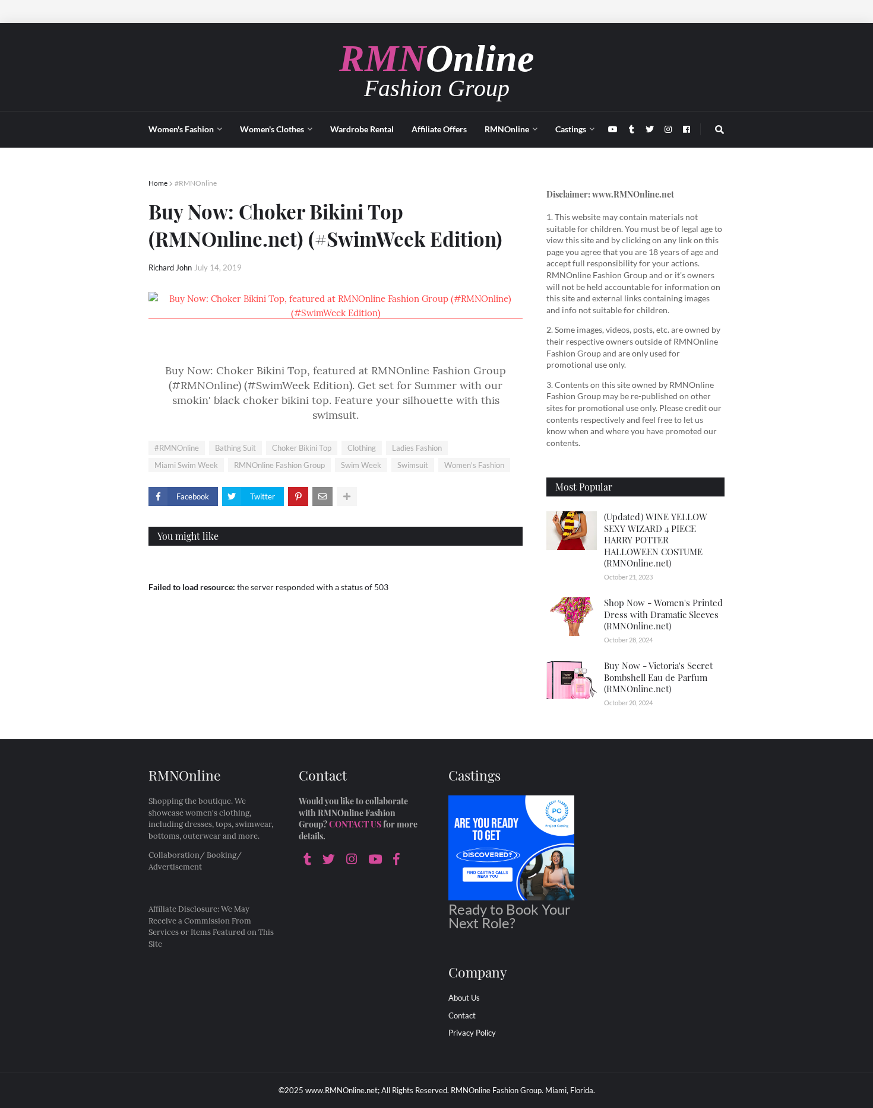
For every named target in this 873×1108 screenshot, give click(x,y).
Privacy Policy (472, 1032)
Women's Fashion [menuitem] (181, 129)
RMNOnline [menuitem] (507, 129)
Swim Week (361, 465)
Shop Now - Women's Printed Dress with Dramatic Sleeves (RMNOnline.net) (663, 614)
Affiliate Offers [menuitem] (439, 129)
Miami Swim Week (186, 465)
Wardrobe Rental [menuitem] (362, 129)
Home (157, 183)
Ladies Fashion (417, 448)
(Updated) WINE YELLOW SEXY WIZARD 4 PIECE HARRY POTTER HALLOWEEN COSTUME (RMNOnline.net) (655, 540)
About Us (464, 997)
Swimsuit (412, 465)
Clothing (361, 448)
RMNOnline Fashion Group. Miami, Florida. (523, 1090)
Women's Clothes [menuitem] (272, 129)
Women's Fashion (474, 465)
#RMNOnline (196, 183)
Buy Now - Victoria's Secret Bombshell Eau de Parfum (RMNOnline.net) (658, 677)
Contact (462, 1015)
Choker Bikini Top (301, 448)
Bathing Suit (235, 448)
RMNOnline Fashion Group (279, 465)
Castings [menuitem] (570, 129)
